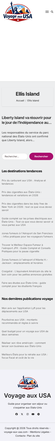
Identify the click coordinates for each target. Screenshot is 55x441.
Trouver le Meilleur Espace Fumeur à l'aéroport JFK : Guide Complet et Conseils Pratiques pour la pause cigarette (26, 248)
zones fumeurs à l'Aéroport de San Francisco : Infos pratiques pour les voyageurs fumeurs (27, 235)
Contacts (20, 435)
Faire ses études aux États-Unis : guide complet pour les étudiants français (24, 284)
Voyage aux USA (27, 395)
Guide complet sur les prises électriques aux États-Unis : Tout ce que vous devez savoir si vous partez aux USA (27, 221)
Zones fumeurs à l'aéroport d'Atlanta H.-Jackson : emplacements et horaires (25, 261)
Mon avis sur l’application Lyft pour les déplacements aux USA (23, 310)
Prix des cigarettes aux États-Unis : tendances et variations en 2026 (22, 194)
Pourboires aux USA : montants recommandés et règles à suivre (20, 321)
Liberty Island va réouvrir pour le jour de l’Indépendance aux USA (26, 122)
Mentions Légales (40, 431)
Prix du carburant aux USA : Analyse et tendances (24, 182)
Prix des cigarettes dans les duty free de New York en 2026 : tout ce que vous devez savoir (27, 207)
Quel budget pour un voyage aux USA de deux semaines (25, 333)
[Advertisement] (27, 52)
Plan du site (33, 435)
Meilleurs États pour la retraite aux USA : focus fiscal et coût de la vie (25, 356)
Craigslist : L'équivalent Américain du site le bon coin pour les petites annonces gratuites (27, 273)
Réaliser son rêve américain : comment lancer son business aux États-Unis (24, 344)
